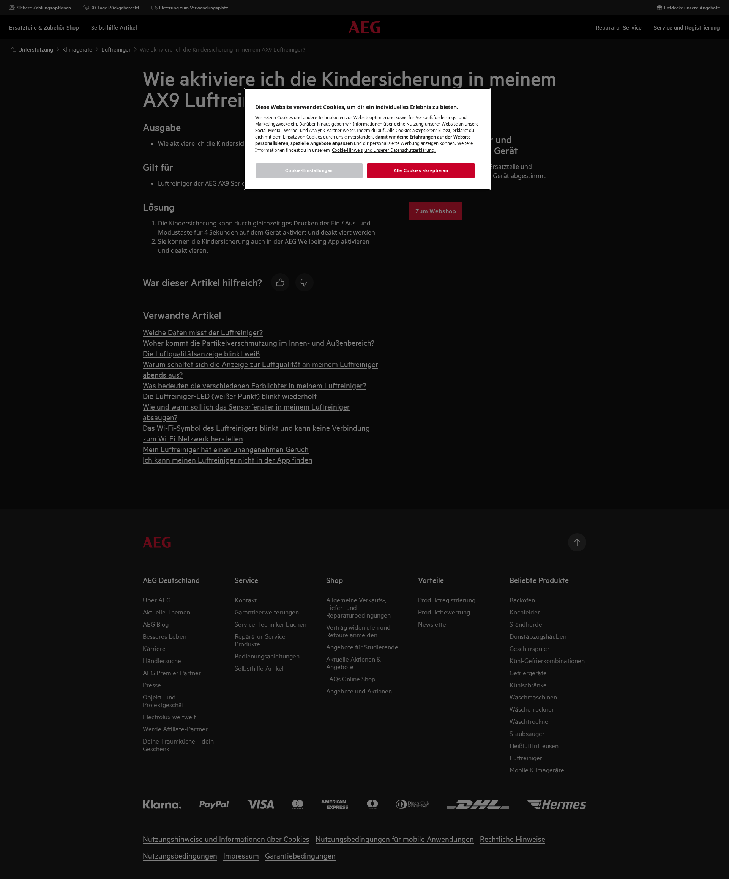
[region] (367, 139)
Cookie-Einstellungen (309, 170)
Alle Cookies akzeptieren (421, 170)
